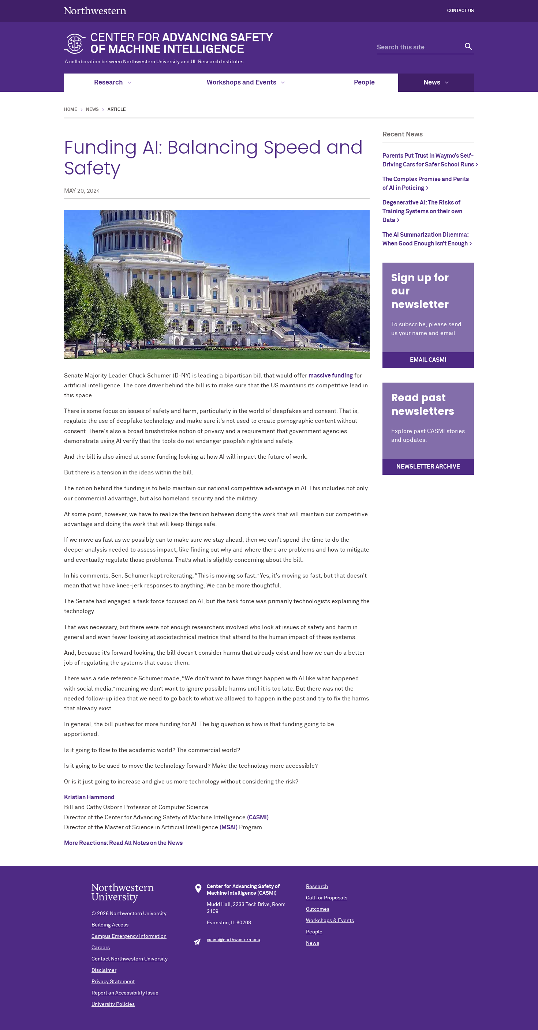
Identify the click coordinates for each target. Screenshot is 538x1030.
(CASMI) (258, 817)
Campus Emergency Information (129, 936)
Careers (100, 947)
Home (70, 110)
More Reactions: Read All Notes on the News (123, 843)
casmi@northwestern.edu (233, 940)
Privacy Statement (113, 981)
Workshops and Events (242, 82)
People (364, 82)
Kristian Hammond (89, 797)
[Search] (467, 47)
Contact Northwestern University (129, 959)
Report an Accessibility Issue (124, 993)
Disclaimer (103, 970)
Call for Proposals (326, 898)
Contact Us (460, 11)
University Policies (113, 1004)
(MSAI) (229, 827)
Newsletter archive (428, 467)
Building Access (109, 925)
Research (109, 82)
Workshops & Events (330, 920)
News (432, 82)
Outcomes (317, 909)
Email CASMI (428, 360)
